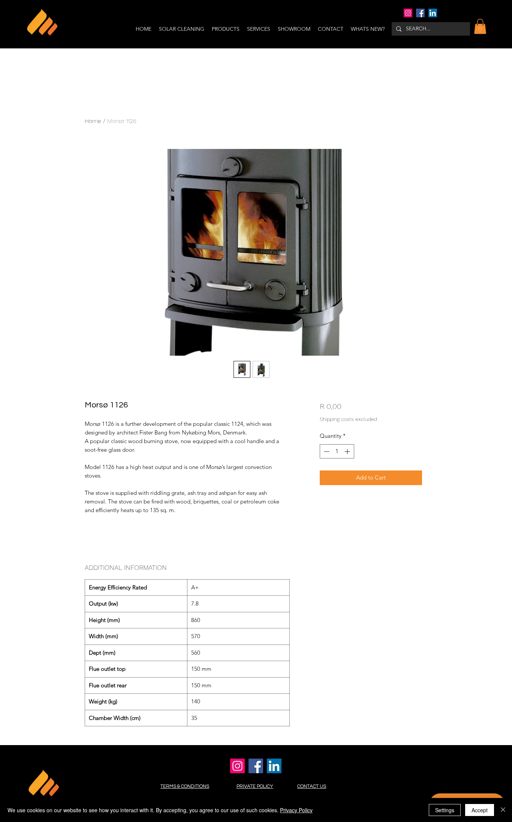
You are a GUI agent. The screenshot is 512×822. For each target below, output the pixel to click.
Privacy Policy (296, 810)
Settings (444, 810)
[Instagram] (408, 13)
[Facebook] (420, 13)
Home (93, 121)
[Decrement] (326, 451)
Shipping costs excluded (348, 419)
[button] (480, 26)
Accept (480, 810)
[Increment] (348, 451)
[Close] (503, 810)
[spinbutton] (337, 451)
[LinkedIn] (432, 13)
